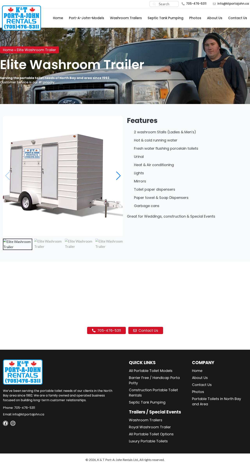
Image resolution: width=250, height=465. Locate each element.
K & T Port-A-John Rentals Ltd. (117, 459)
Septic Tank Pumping (165, 18)
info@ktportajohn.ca (233, 4)
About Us (214, 18)
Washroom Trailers (126, 18)
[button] (118, 176)
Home (58, 18)
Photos (195, 18)
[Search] (154, 4)
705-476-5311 (196, 4)
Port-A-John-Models (86, 18)
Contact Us (237, 18)
